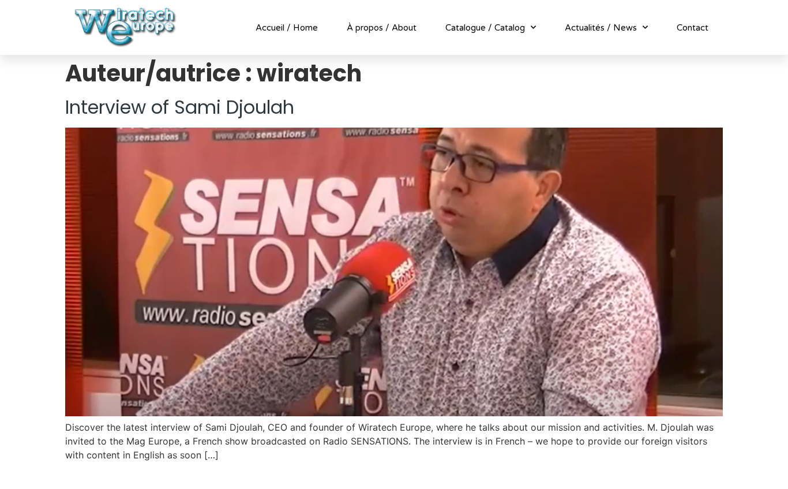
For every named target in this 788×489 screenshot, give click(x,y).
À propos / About (381, 28)
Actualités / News (601, 28)
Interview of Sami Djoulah (179, 107)
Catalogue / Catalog (485, 28)
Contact (692, 28)
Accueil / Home (287, 28)
